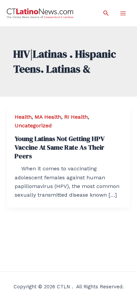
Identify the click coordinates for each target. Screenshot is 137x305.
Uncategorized (33, 125)
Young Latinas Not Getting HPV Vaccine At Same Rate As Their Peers (59, 147)
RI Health (76, 117)
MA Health (48, 117)
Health (23, 117)
